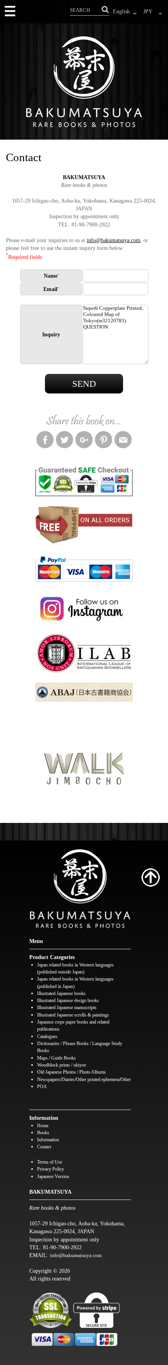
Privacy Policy (50, 1169)
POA (42, 1086)
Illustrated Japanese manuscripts (67, 1007)
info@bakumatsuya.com (113, 240)
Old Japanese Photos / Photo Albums (71, 1072)
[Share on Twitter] (64, 441)
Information (48, 1139)
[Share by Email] (123, 441)
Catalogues (47, 1036)
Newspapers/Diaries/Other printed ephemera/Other (84, 1079)
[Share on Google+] (84, 441)
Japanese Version (53, 1176)
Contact (44, 1146)
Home (42, 1125)
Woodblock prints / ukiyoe (61, 1065)
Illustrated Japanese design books (68, 1000)
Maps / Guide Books (56, 1058)
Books (43, 1132)
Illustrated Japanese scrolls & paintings (73, 1015)
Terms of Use (49, 1162)
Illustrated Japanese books (61, 993)
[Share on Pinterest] (103, 441)
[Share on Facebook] (45, 441)
